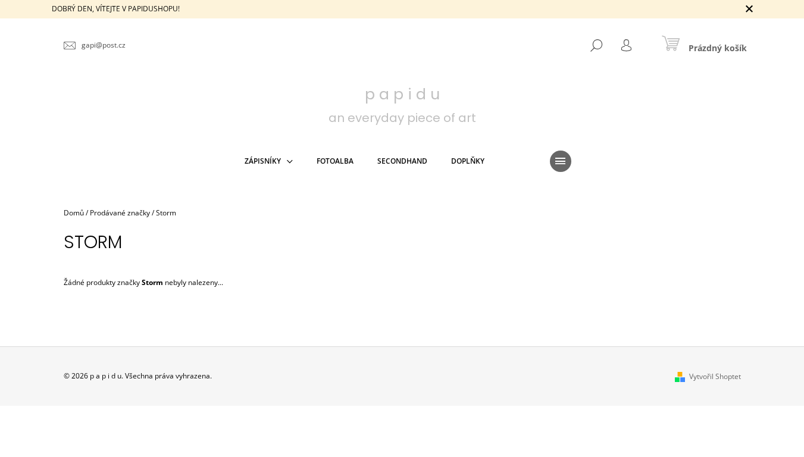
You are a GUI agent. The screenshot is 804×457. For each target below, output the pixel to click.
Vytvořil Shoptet (715, 376)
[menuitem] (269, 161)
